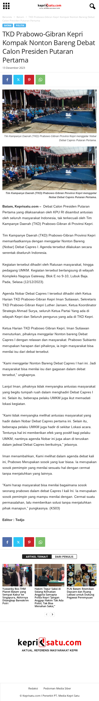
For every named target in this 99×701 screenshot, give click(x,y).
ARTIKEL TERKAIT (37, 556)
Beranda (7, 17)
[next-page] (52, 614)
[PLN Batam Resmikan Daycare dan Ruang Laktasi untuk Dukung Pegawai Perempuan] (82, 575)
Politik (20, 25)
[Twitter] (18, 79)
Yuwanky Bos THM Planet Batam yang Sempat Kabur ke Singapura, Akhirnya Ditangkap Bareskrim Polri (15, 596)
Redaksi (33, 688)
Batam (20, 17)
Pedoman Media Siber (57, 688)
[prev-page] (46, 614)
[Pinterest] (29, 79)
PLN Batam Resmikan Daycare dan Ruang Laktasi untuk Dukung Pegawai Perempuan (80, 593)
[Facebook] (7, 79)
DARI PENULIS (64, 556)
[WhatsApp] (40, 79)
